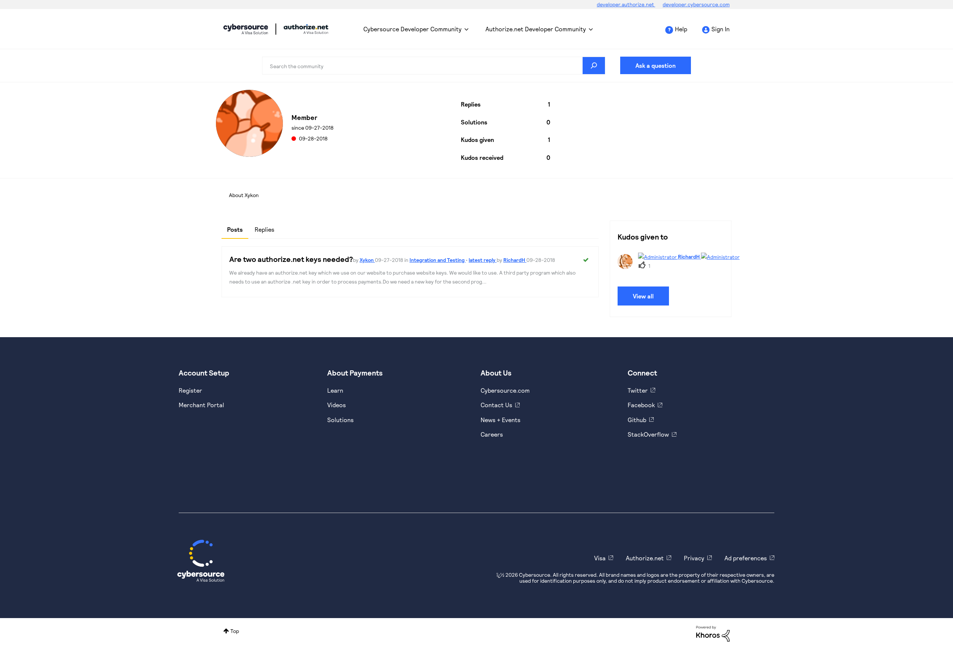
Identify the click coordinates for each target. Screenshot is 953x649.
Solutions (340, 419)
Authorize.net (645, 557)
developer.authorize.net (626, 4)
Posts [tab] (235, 229)
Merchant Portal (201, 404)
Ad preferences (745, 557)
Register (190, 390)
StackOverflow (648, 434)
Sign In (720, 28)
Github (637, 419)
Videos (336, 404)
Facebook (641, 404)
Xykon (367, 260)
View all (643, 296)
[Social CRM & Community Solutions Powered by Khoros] (713, 633)
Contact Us (496, 404)
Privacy (694, 557)
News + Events (500, 419)
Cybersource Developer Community (245, 29)
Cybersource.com (505, 390)
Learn (335, 390)
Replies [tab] (264, 229)
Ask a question (655, 65)
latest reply (483, 260)
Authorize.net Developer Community (535, 28)
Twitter (638, 390)
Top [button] (234, 631)
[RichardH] (675, 266)
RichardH (514, 260)
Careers (492, 434)
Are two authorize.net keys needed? (291, 258)
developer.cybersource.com (696, 4)
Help (681, 28)
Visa (600, 557)
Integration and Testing (437, 260)
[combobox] (433, 66)
